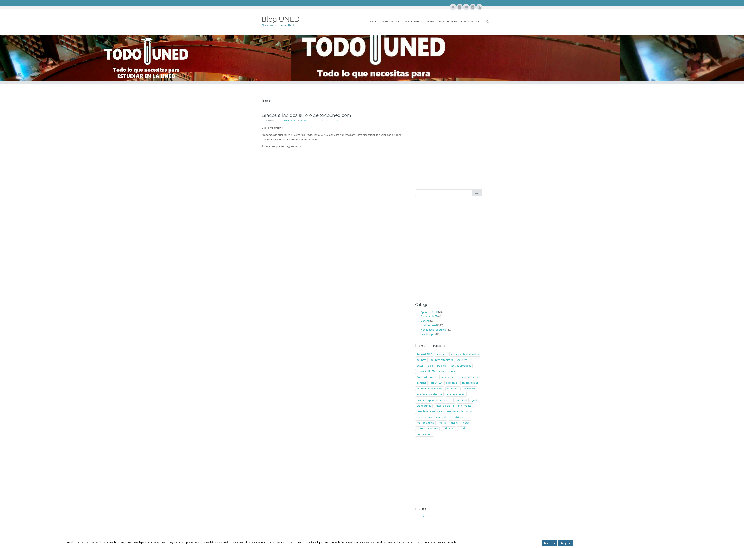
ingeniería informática (459, 411)
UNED (424, 516)
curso (442, 371)
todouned (448, 428)
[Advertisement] (448, 150)
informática (464, 405)
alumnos (442, 354)
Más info (549, 543)
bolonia (441, 365)
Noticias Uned (391, 21)
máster (454, 422)
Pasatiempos (428, 334)
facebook (462, 400)
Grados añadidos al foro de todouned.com (306, 115)
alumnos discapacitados (465, 354)
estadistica (453, 388)
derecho (421, 382)
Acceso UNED (424, 354)
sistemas (433, 428)
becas (420, 365)
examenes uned (456, 394)
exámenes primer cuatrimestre (434, 400)
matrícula (458, 417)
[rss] (479, 7)
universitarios (424, 434)
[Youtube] (466, 7)
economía (451, 382)
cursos (454, 371)
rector (420, 428)
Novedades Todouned (419, 21)
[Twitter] (453, 7)
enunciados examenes (430, 388)
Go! (477, 192)
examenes (469, 388)
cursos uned (448, 377)
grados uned (424, 405)
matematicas (424, 417)
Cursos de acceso (427, 377)
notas (466, 422)
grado (475, 400)
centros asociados (460, 365)
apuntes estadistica (442, 360)
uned (462, 428)
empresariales (470, 382)
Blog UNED (281, 19)
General (425, 320)
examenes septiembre (429, 394)
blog (430, 365)
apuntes (421, 360)
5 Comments (331, 120)
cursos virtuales (469, 377)
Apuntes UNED (447, 21)
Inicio (373, 21)
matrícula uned (425, 422)
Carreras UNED (470, 21)
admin (304, 120)
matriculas (442, 417)
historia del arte (445, 405)
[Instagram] (472, 7)
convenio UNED (426, 371)
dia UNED (436, 382)
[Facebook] (459, 7)
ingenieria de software (429, 411)
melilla (442, 422)
